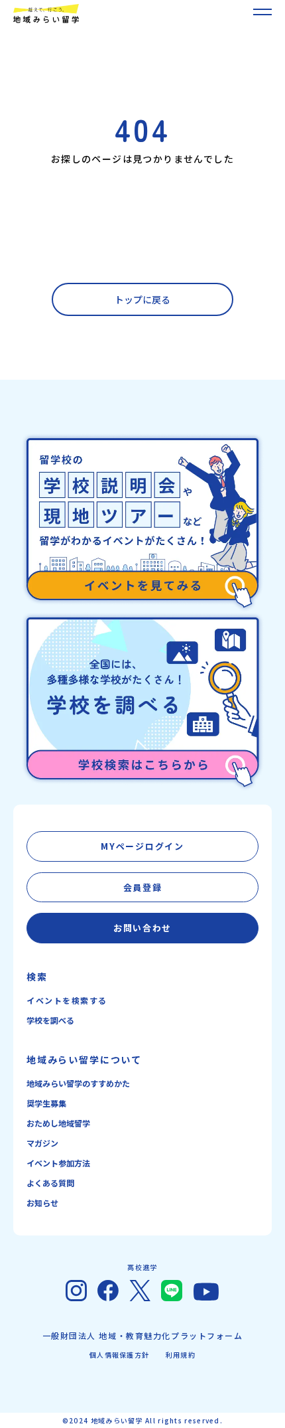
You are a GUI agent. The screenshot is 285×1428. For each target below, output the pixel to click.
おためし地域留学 (58, 1123)
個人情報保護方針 (119, 1355)
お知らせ (42, 1202)
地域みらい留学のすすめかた (78, 1083)
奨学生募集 (46, 1103)
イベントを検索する (67, 1000)
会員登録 (142, 887)
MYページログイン (142, 846)
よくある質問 (50, 1182)
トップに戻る (142, 299)
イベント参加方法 (58, 1162)
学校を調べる (50, 1020)
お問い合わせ (142, 927)
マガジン (42, 1143)
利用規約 (181, 1355)
